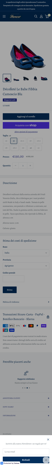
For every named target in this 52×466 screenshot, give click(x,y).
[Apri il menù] (4, 16)
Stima (9, 289)
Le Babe (6, 105)
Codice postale (9, 272)
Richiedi (26, 459)
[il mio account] (41, 16)
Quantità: (7, 165)
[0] (47, 16)
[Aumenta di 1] (30, 165)
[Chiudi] (48, 439)
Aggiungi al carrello (26, 116)
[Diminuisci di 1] (15, 165)
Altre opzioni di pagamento (26, 131)
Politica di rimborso (11, 302)
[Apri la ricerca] (35, 16)
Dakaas (16, 463)
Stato (5, 246)
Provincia (7, 259)
